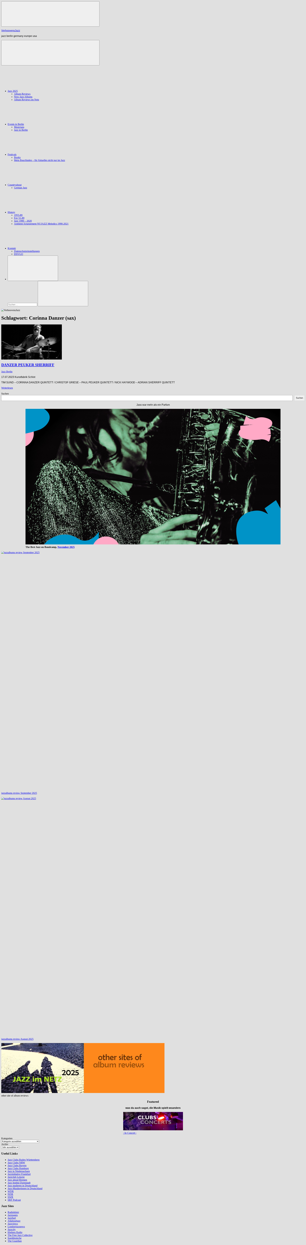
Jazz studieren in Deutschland (22, 1185)
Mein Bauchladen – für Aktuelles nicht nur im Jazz (39, 160)
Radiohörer (13, 1212)
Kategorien (6, 1138)
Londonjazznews (16, 1226)
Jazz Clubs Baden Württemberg (24, 1159)
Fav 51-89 (19, 218)
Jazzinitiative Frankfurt (19, 1174)
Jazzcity (12, 1229)
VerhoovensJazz (10, 30)
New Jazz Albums (23, 96)
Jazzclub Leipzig (16, 1177)
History (11, 212)
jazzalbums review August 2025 (17, 1039)
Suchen (5, 393)
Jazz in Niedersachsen (19, 1171)
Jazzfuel (12, 1218)
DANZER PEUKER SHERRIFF (27, 365)
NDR (10, 1194)
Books (17, 157)
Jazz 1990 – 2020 (23, 220)
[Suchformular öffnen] (33, 268)
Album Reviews (22, 94)
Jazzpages (13, 1215)
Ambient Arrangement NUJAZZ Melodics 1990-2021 (41, 223)
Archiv (4, 1144)
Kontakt (12, 248)
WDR (11, 1191)
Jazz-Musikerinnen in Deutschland (25, 1188)
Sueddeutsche (15, 1238)
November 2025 (66, 547)
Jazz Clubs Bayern (17, 1165)
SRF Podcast (14, 1200)
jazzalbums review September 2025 (19, 793)
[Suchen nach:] (23, 304)
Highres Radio (15, 1232)
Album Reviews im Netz (26, 99)
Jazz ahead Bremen (17, 1179)
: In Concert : (129, 1133)
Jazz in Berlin (21, 130)
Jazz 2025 (13, 91)
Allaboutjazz (14, 1220)
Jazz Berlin (6, 371)
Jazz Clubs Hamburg (18, 1168)
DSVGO (18, 254)
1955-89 (18, 215)
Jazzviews (13, 1223)
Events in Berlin (16, 124)
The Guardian (15, 1241)
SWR (10, 1197)
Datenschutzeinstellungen (27, 251)
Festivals (12, 154)
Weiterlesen (7, 388)
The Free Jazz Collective (20, 1235)
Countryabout (15, 184)
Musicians (19, 127)
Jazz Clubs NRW (16, 1162)
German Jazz (20, 187)
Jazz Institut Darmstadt (19, 1182)
